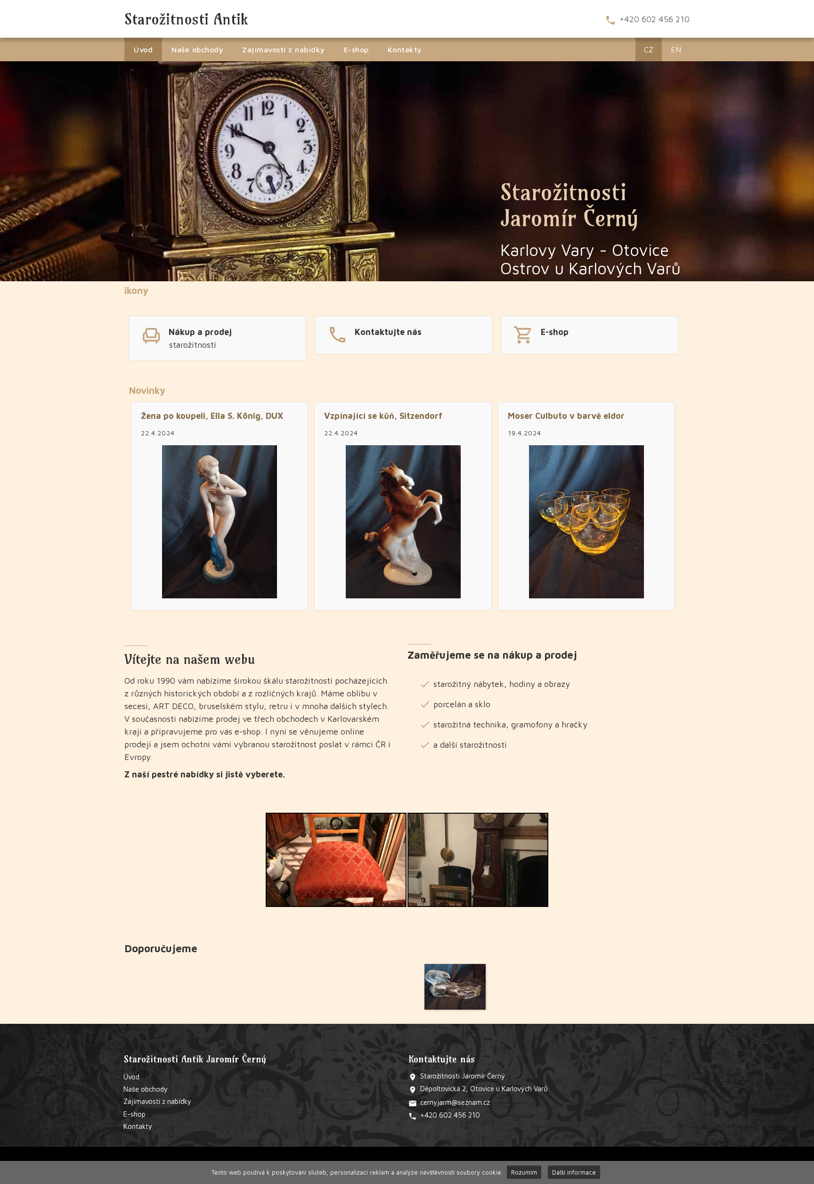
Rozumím (524, 1172)
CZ (648, 49)
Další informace (574, 1172)
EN (676, 49)
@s (456, 1102)
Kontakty (405, 49)
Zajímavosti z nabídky (283, 49)
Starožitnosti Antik (186, 18)
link (217, 337)
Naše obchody (197, 49)
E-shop (356, 49)
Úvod (143, 49)
